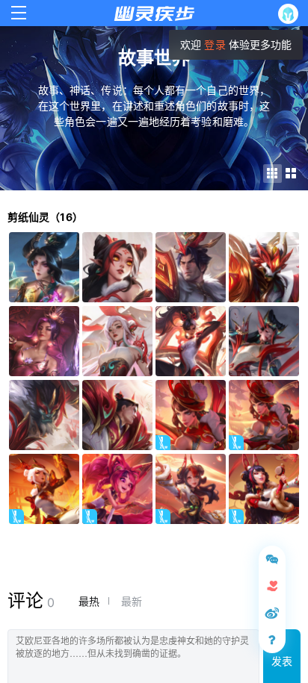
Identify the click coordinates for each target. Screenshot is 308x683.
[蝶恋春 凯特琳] (190, 415)
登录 (214, 44)
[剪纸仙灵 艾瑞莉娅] (117, 341)
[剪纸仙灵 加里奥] (44, 415)
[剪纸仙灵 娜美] (117, 267)
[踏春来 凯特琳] (264, 415)
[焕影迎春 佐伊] (117, 489)
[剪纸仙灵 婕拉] (264, 341)
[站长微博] (272, 612)
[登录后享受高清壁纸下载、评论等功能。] (291, 14)
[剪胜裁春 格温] (190, 489)
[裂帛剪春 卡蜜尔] (44, 489)
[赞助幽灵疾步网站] (272, 586)
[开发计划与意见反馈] (272, 559)
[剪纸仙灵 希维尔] (190, 341)
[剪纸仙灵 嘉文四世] (190, 267)
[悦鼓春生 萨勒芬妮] (264, 489)
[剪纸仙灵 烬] (264, 267)
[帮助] (272, 639)
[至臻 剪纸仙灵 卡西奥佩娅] (44, 267)
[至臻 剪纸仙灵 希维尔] (44, 341)
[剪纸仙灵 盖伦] (117, 415)
